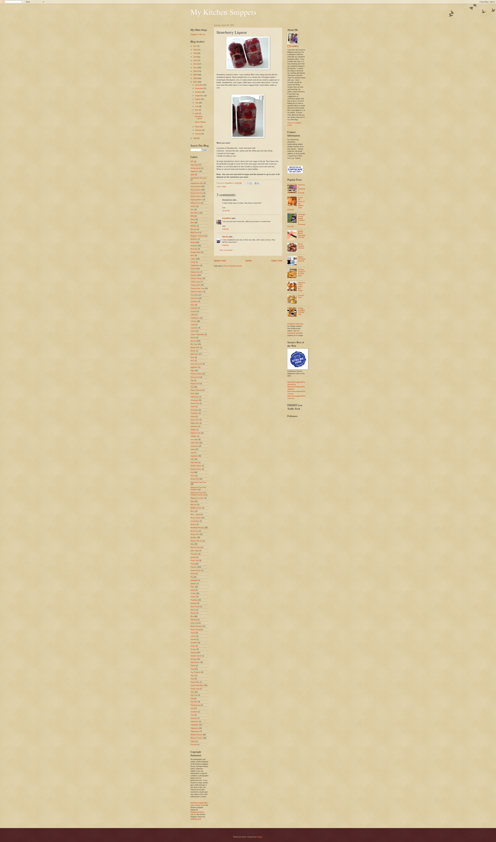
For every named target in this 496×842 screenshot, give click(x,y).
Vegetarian (194, 728)
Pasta (193, 564)
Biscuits (194, 229)
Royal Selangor (196, 626)
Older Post (276, 260)
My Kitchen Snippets (223, 12)
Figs (192, 380)
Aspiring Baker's (197, 200)
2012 (195, 64)
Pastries (194, 567)
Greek (193, 407)
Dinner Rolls (195, 348)
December (199, 85)
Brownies (194, 249)
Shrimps (194, 659)
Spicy (193, 676)
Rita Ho (225, 237)
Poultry (193, 593)
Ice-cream (194, 440)
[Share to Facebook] (255, 183)
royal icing (194, 623)
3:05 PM (225, 229)
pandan (193, 557)
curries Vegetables (197, 334)
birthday (193, 226)
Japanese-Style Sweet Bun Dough (301, 287)
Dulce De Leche (196, 364)
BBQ (192, 216)
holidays (194, 436)
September (199, 96)
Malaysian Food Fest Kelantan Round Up (198, 494)
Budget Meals (196, 252)
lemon (193, 476)
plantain (193, 584)
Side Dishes (195, 662)
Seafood (194, 653)
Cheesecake (195, 272)
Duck (192, 361)
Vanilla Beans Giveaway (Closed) (301, 234)
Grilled (193, 417)
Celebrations (195, 265)
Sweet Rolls (195, 682)
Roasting (194, 620)
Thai (192, 699)
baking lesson (196, 203)
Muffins (193, 524)
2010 (195, 71)
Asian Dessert (196, 186)
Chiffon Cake (195, 282)
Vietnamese (195, 731)
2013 (195, 60)
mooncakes (195, 521)
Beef (192, 223)
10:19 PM (226, 211)
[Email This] (248, 183)
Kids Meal (194, 463)
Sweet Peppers (200, 122)
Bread (193, 242)
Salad (193, 633)
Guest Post (195, 420)
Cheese (193, 269)
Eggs (192, 371)
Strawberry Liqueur (199, 117)
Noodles (194, 537)
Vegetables (195, 725)
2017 (195, 46)
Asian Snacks (196, 196)
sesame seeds (196, 656)
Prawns (193, 597)
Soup (192, 669)
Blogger (259, 837)
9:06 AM (225, 245)
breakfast (194, 246)
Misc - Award (195, 514)
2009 (195, 75)
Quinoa (193, 610)
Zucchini (194, 745)
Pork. (193, 587)
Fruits (193, 394)
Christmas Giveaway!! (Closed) (301, 189)
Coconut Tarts (301, 296)
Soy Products (196, 672)
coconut (193, 311)
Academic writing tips (295, 324)
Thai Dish (194, 702)
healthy (193, 430)
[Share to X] (253, 183)
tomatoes (194, 712)
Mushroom (194, 531)
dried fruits (194, 354)
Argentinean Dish (197, 183)
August (198, 99)
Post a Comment (226, 250)
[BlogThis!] (250, 183)
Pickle (193, 574)
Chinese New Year (197, 288)
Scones (193, 649)
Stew (192, 679)
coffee (193, 315)
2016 (195, 50)
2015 (195, 53)
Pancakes (194, 554)
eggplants (194, 367)
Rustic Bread (195, 630)
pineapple (194, 580)
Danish (193, 338)
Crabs (193, 325)
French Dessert (196, 390)
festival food (195, 377)
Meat (192, 501)
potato (193, 590)
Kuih (192, 472)
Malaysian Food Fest (198, 482)
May (197, 110)
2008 (195, 78)
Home (248, 260)
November (199, 88)
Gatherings (195, 397)
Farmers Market (196, 374)
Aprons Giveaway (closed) (301, 259)
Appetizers (195, 171)
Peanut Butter (196, 570)
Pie (192, 577)
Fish (192, 387)
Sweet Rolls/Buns (197, 685)
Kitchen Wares (196, 466)
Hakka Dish (195, 423)
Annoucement (196, 168)
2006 (195, 138)
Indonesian (195, 446)
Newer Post (220, 260)
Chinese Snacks (197, 292)
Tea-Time (194, 695)
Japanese (194, 456)
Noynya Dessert (197, 541)
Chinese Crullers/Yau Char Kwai (301, 273)
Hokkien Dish (195, 433)
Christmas (194, 298)
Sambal (193, 639)
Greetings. (194, 413)
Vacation (194, 718)
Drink (224, 187)
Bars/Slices (195, 213)
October (198, 92)
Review (193, 613)
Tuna (192, 715)
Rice (192, 616)
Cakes (193, 259)
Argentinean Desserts (199, 178)
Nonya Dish (195, 534)
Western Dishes (196, 735)
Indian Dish (195, 443)
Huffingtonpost (196, 819)
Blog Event (195, 232)
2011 (195, 68)
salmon (193, 636)
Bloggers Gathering (198, 236)
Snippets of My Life (198, 34)
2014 (195, 57)
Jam (192, 453)
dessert (193, 341)
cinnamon (194, 301)
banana (193, 206)
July (197, 103)
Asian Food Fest (197, 193)
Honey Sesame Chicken (301, 246)
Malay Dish (195, 479)
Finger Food (195, 384)
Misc (192, 511)
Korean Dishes (196, 469)
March (197, 127)
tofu (192, 708)
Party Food (195, 560)
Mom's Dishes (196, 518)
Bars (192, 209)
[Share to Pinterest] (258, 183)
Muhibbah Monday (197, 528)
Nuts (192, 544)
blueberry (194, 239)
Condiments (195, 318)
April (197, 113)
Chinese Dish (195, 285)
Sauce (193, 646)
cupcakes (194, 328)
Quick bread (195, 607)
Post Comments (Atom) (233, 266)
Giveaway (194, 400)
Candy (193, 262)
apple (193, 175)
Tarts (192, 692)
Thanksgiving (195, 705)
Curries (193, 331)
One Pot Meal (196, 547)
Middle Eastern (196, 508)
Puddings (194, 600)
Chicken (194, 275)
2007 (195, 82)
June (197, 106)
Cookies (194, 321)
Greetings (194, 410)
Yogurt (193, 741)
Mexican (194, 505)
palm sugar (195, 551)
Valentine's (195, 722)
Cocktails (194, 308)
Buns (192, 255)
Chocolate (194, 295)
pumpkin (194, 603)
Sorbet (193, 666)
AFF (192, 162)
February (198, 130)
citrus (193, 305)
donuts (193, 351)
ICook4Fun (226, 218)
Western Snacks (197, 738)
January (198, 134)
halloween (194, 426)
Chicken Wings (196, 278)
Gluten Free (195, 403)
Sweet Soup (195, 689)
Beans (193, 219)
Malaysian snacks (197, 498)
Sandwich (194, 643)
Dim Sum (194, 344)
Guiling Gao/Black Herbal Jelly (301, 311)
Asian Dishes (195, 190)
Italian (193, 449)
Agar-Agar (194, 165)
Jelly (192, 459)
